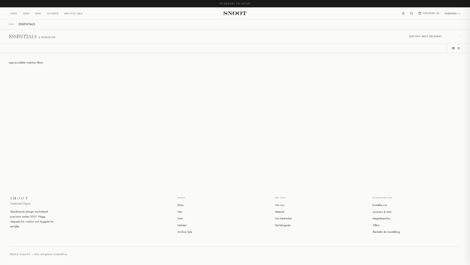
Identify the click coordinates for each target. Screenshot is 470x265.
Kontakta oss (380, 205)
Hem (12, 24)
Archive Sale (73, 13)
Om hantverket (283, 218)
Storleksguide (283, 225)
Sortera (414, 36)
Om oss (279, 205)
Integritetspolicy (382, 218)
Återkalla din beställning (386, 232)
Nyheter (53, 13)
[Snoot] (235, 13)
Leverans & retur (382, 212)
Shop (13, 13)
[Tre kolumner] (453, 48)
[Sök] (411, 13)
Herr (26, 13)
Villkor (376, 225)
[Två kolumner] (458, 48)
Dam (38, 13)
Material (279, 212)
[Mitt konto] (403, 13)
